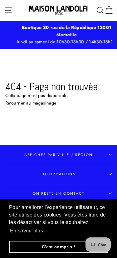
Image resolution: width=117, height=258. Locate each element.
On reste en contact (59, 193)
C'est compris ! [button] (58, 246)
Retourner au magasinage (30, 103)
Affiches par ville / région (58, 154)
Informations (58, 174)
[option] (61, 35)
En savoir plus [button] (26, 230)
